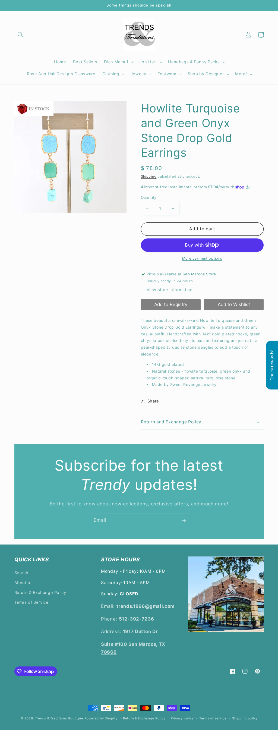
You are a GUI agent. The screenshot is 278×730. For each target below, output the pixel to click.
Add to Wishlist (234, 304)
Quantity (149, 197)
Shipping (149, 176)
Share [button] (153, 401)
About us (23, 582)
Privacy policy (182, 718)
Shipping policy (245, 718)
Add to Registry (170, 304)
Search (21, 572)
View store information (170, 289)
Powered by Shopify (100, 718)
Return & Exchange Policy (40, 592)
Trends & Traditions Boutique (59, 718)
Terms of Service (31, 602)
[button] (20, 35)
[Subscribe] (184, 520)
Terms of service (213, 718)
